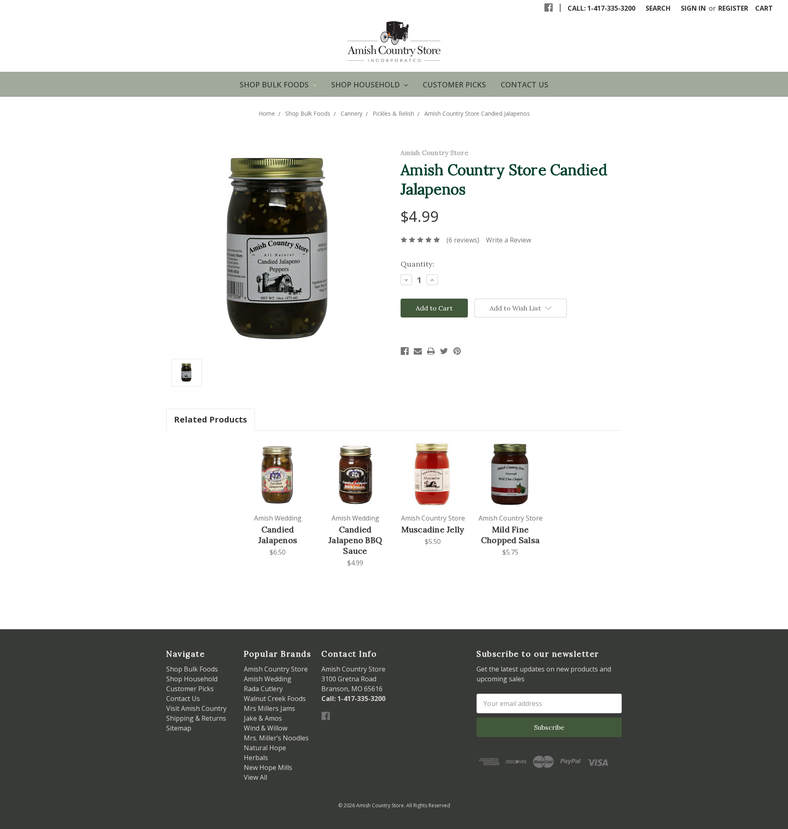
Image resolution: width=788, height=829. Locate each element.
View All (255, 777)
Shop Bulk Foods (275, 84)
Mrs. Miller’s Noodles (276, 737)
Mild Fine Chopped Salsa (510, 534)
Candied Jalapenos (277, 534)
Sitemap (178, 728)
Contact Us (524, 84)
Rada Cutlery (263, 688)
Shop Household (366, 84)
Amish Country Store (276, 669)
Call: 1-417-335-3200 (601, 8)
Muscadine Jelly (433, 529)
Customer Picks (454, 84)
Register (733, 8)
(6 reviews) (463, 239)
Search (658, 8)
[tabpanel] (277, 499)
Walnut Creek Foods (275, 698)
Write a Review (508, 239)
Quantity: (417, 264)
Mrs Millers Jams (269, 708)
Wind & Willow (265, 728)
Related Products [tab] (210, 419)
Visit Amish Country (196, 708)
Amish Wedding (267, 678)
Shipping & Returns (196, 718)
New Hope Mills (268, 767)
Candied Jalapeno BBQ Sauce (355, 540)
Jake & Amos (263, 718)
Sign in (693, 8)
